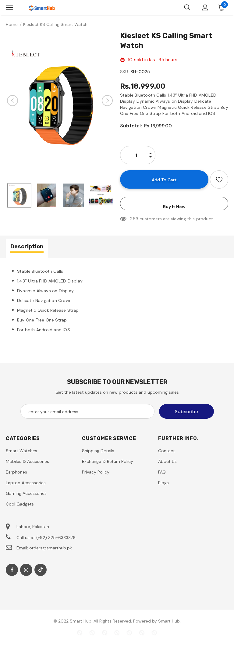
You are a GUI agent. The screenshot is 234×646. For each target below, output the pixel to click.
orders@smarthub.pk (50, 548)
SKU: (124, 71)
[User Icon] (205, 8)
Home (12, 24)
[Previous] (12, 100)
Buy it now (174, 206)
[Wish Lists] (219, 179)
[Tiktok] (40, 570)
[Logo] (42, 7)
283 (134, 218)
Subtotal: (131, 125)
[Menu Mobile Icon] (9, 7)
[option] (60, 100)
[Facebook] (12, 570)
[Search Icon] (187, 8)
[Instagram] (26, 570)
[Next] (107, 100)
